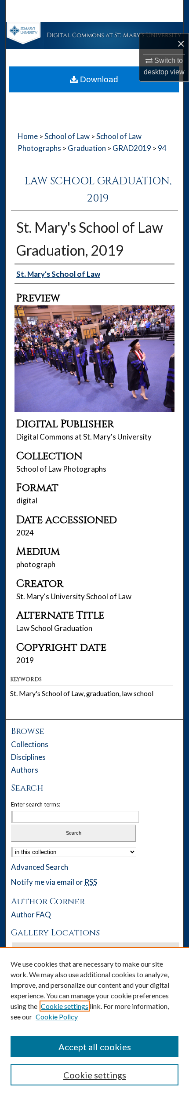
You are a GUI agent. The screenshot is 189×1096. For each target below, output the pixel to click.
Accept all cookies (94, 1046)
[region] (94, 1021)
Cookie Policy (57, 1016)
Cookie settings (64, 1006)
